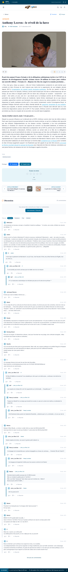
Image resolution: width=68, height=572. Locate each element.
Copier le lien (26, 164)
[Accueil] (31, 7)
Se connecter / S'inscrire (34, 210)
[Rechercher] (57, 7)
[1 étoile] (27, 173)
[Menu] (3, 7)
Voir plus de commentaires (34, 557)
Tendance (17, 218)
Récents (10, 218)
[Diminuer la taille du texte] (52, 72)
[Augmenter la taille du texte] (64, 72)
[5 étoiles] (40, 173)
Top (23, 218)
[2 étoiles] (30, 173)
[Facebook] (63, 2)
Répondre (17, 229)
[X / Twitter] (65, 2)
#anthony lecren (6, 157)
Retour (6, 14)
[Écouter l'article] (6, 72)
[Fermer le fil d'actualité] (66, 570)
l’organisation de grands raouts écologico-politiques (29, 89)
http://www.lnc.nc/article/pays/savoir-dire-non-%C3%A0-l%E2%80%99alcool (24, 364)
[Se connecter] (64, 7)
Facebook (14, 164)
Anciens (28, 218)
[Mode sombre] (61, 7)
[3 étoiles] (34, 173)
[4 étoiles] (37, 173)
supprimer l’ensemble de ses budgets (54, 104)
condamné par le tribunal (49, 141)
